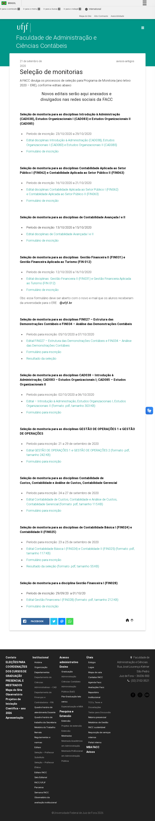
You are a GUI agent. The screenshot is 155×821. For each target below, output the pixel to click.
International (93, 9)
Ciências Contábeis (71, 681)
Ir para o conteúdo (9, 9)
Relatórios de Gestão (98, 722)
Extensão (65, 721)
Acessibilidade (117, 16)
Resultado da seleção (41, 358)
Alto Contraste (101, 16)
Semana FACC (41, 792)
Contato (11, 657)
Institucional (41, 657)
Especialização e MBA (72, 706)
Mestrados (66, 736)
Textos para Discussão (99, 712)
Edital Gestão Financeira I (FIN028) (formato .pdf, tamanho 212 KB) (72, 600)
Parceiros (39, 787)
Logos (91, 667)
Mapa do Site (85, 16)
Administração (68, 676)
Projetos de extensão (71, 726)
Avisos (90, 751)
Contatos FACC (95, 677)
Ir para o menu (31, 9)
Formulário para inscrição (43, 352)
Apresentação (14, 717)
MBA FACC (92, 747)
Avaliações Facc (96, 687)
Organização (40, 667)
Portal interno (94, 742)
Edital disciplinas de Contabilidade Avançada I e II (60, 234)
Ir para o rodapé (72, 9)
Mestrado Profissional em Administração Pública (72, 756)
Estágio (91, 662)
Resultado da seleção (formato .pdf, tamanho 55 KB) (62, 566)
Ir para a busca (51, 9)
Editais (37, 747)
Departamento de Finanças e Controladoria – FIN (43, 697)
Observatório (14, 694)
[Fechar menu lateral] (142, 27)
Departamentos (42, 672)
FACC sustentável (96, 727)
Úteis (89, 657)
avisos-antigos (125, 61)
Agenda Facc (94, 682)
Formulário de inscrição (42, 151)
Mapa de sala (95, 672)
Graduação (67, 671)
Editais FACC (40, 772)
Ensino (64, 666)
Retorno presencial (97, 717)
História (38, 662)
